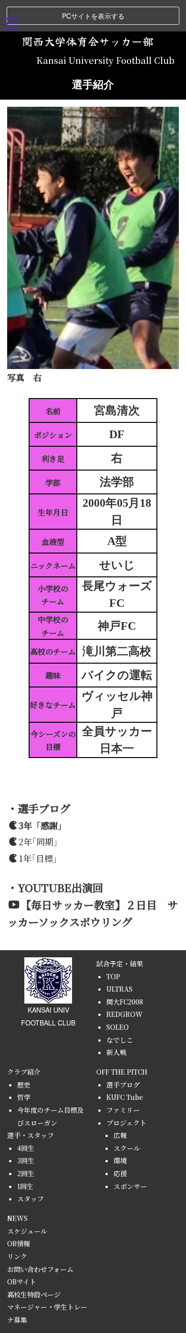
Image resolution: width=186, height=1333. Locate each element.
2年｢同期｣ (38, 841)
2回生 (25, 1173)
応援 (120, 1173)
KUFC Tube (124, 1097)
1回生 (25, 1186)
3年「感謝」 (42, 825)
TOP (113, 976)
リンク (17, 1256)
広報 (120, 1135)
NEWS (17, 1218)
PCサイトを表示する (93, 16)
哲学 (24, 1097)
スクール (127, 1148)
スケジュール (27, 1231)
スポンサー (130, 1186)
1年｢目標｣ (38, 858)
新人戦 (116, 1052)
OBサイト (21, 1281)
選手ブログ (123, 1084)
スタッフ (30, 1198)
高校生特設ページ (34, 1294)
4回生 (25, 1148)
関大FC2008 (124, 1001)
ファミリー (123, 1110)
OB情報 (18, 1243)
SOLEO (117, 1027)
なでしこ (119, 1040)
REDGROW (124, 1014)
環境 (120, 1160)
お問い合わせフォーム (40, 1269)
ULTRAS (119, 989)
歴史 (24, 1084)
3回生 (25, 1160)
